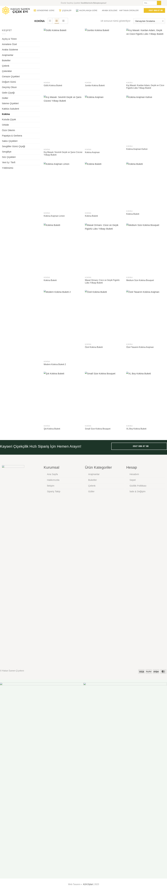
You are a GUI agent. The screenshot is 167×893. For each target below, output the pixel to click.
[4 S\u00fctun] (50, 21)
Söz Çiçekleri (9, 157)
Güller (5, 98)
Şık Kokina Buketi (52, 429)
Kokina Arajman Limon (54, 216)
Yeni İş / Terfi (8, 162)
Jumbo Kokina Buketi (95, 85)
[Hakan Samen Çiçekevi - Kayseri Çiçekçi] (16, 10)
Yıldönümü (7, 168)
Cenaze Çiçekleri (11, 76)
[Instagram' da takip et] (164, 3)
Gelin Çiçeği (8, 92)
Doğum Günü (9, 82)
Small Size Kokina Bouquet (97, 429)
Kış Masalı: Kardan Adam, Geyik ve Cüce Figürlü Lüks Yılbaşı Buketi (145, 86)
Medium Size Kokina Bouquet (140, 280)
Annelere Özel (9, 44)
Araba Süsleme (109, 10)
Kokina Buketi (91, 216)
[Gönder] (159, 3)
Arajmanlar (7, 55)
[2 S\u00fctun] (63, 21)
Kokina (6, 114)
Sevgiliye (6, 151)
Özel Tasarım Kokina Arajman (140, 347)
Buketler (6, 60)
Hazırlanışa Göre (88, 10)
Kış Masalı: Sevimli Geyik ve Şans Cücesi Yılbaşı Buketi (63, 153)
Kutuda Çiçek (9, 119)
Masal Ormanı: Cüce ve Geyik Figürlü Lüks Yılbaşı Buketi (102, 281)
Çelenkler (7, 71)
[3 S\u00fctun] (57, 21)
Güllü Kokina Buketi (53, 85)
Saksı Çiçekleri (9, 141)
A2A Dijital (88, 884)
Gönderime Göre (45, 10)
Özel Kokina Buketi (94, 347)
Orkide (5, 125)
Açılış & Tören (9, 39)
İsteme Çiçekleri (10, 103)
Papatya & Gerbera (12, 135)
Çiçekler (66, 10)
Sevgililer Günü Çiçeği (13, 146)
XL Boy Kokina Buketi (136, 429)
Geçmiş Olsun (9, 87)
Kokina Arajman (92, 152)
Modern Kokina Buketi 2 (55, 364)
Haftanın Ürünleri (129, 10)
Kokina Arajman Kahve (137, 149)
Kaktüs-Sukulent (10, 108)
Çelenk (5, 66)
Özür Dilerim (8, 130)
